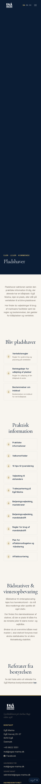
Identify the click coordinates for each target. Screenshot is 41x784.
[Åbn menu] (35, 5)
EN (27, 5)
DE (30, 5)
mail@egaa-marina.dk (14, 752)
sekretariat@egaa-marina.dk (17, 775)
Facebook (11, 756)
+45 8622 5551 (11, 747)
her (35, 682)
